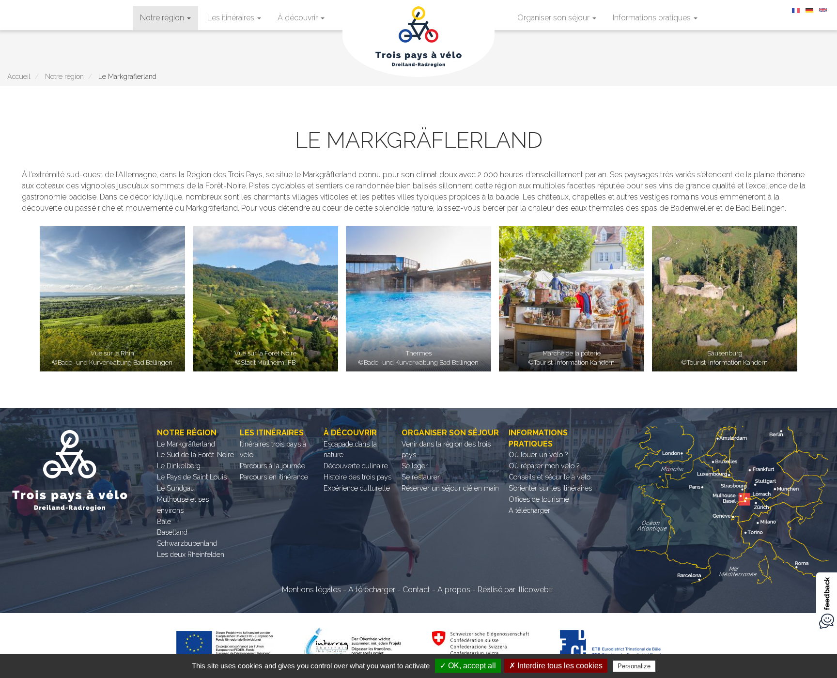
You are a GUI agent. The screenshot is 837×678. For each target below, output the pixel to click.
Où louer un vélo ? (538, 454)
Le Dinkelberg (179, 466)
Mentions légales (311, 589)
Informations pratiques (653, 17)
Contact (416, 589)
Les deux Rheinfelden (190, 554)
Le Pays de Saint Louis (192, 477)
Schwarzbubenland (187, 543)
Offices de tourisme (539, 499)
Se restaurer (421, 477)
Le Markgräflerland (186, 444)
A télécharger (529, 510)
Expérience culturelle (357, 488)
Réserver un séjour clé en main (450, 488)
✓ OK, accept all (468, 666)
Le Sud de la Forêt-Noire (195, 454)
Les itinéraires (231, 17)
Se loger (415, 466)
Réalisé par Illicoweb (513, 589)
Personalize (634, 666)
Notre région (163, 17)
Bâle (164, 521)
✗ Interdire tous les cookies (556, 666)
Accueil (19, 76)
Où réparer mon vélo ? (544, 466)
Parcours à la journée (272, 466)
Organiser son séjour (554, 17)
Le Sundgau (176, 488)
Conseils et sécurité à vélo (549, 477)
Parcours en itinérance (274, 477)
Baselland (172, 532)
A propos (453, 589)
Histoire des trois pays (357, 477)
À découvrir (299, 17)
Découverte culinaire (356, 466)
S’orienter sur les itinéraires (550, 488)
